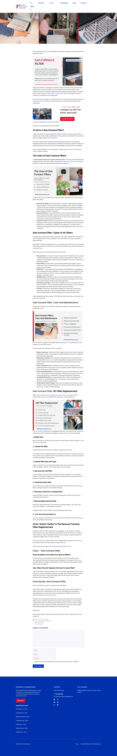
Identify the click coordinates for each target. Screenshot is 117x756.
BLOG (74, 3)
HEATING (41, 3)
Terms (82, 744)
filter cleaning (59, 379)
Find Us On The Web (92, 744)
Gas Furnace (45, 619)
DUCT (51, 3)
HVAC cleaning (41, 373)
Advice (36, 619)
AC (31, 3)
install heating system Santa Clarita (61, 546)
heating (42, 620)
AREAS (32, 6)
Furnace (40, 619)
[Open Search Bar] (31, 9)
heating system (47, 620)
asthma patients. (53, 138)
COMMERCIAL (64, 3)
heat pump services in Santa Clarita (46, 595)
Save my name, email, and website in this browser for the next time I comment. (56, 661)
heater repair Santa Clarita (66, 161)
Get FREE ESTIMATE (67, 119)
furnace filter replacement (42, 431)
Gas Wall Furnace (39, 624)
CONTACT (84, 3)
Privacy (77, 744)
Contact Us (20, 700)
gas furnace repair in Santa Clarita (53, 93)
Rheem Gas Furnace (39, 622)
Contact (99, 744)
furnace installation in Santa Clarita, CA (57, 395)
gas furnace (37, 620)
